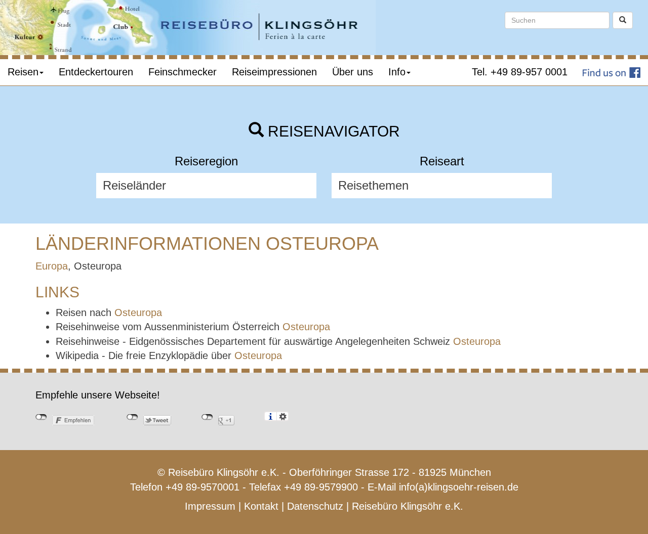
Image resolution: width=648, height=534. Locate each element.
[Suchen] (623, 20)
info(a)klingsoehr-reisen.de (458, 487)
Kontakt (261, 506)
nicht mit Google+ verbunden (207, 417)
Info (397, 71)
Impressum (210, 506)
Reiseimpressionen (274, 71)
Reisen (23, 71)
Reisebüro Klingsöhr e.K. (407, 506)
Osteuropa (138, 312)
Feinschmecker (182, 71)
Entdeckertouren (96, 71)
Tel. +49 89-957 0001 (520, 71)
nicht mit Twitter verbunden (132, 417)
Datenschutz (315, 506)
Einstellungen (282, 416)
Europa (51, 266)
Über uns (352, 71)
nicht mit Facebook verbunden (41, 417)
